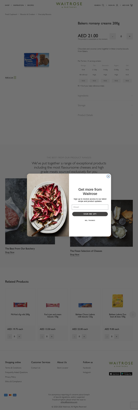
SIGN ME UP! (90, 214)
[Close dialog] (108, 176)
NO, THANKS (90, 220)
